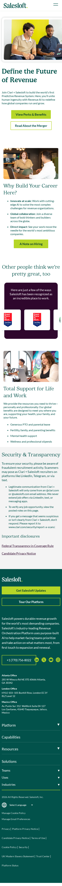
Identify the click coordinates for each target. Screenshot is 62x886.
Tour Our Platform (31, 602)
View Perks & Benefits (31, 114)
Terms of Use (38, 838)
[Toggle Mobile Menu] (55, 4)
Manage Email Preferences (16, 819)
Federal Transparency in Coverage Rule (28, 546)
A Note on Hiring (31, 244)
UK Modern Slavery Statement (18, 856)
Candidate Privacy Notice (19, 553)
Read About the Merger (31, 126)
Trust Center (43, 856)
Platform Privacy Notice (25, 828)
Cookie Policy (9, 847)
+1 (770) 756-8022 (19, 660)
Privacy (6, 828)
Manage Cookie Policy (13, 813)
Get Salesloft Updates (31, 590)
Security (23, 847)
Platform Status (10, 865)
